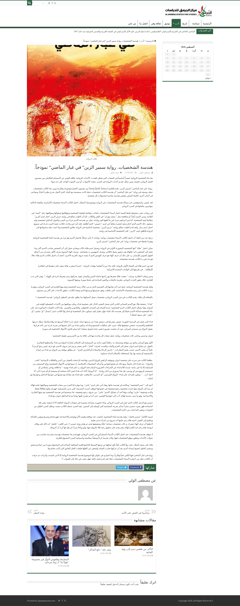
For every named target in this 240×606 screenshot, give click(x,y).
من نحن (132, 23)
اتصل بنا (143, 23)
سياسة (196, 23)
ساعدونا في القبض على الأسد (135, 511)
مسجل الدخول (118, 584)
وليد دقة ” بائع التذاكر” (99, 549)
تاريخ (184, 23)
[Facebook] (52, 3)
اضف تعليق (115, 173)
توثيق (167, 23)
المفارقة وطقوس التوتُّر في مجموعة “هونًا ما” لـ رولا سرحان (50, 561)
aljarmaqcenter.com (46, 600)
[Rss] (55, 3)
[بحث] (29, 2)
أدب (177, 23)
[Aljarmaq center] (188, 10)
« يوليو (208, 78)
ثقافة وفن (156, 23)
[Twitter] (49, 3)
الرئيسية (207, 23)
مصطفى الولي (144, 173)
